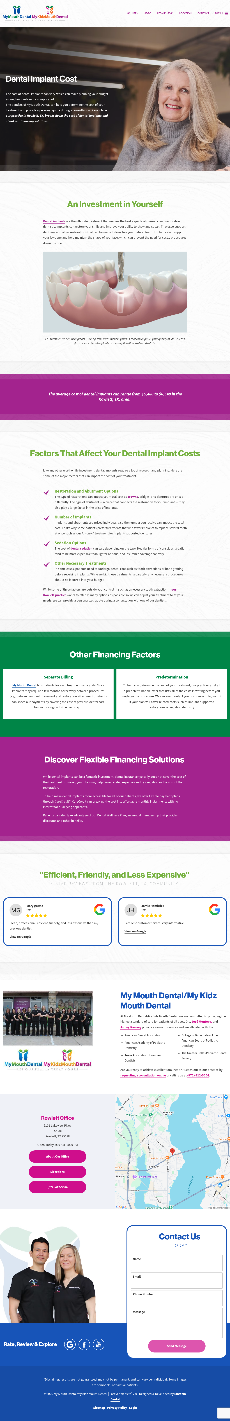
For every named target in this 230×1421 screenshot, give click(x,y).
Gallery (132, 13)
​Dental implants (54, 221)
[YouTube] (98, 1344)
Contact (203, 13)
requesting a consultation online (143, 1075)
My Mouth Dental (24, 685)
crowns (133, 497)
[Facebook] (84, 1344)
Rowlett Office (57, 1118)
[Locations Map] (172, 1151)
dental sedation (81, 548)
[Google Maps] (70, 1344)
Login (133, 1408)
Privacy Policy (117, 1408)
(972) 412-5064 (198, 1075)
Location (185, 13)
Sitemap (99, 1408)
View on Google (20, 937)
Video (147, 13)
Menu (219, 13)
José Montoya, (202, 1021)
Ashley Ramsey (130, 1027)
